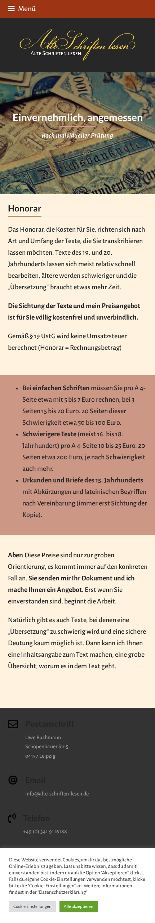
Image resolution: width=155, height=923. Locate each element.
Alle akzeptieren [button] (78, 906)
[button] (22, 9)
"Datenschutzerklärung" (62, 892)
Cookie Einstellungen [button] (32, 906)
